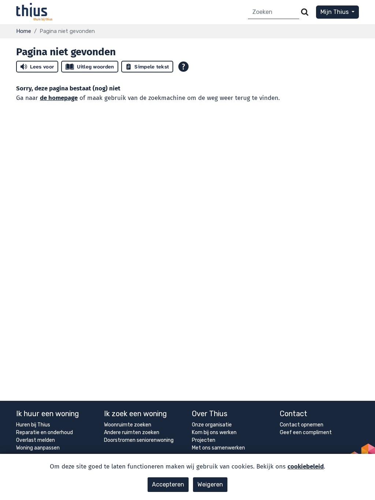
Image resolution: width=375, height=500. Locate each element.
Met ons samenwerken (218, 448)
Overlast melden (35, 440)
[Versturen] (304, 12)
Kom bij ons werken (214, 432)
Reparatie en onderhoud (44, 432)
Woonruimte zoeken (127, 425)
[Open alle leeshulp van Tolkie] (183, 66)
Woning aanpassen (38, 448)
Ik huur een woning (47, 413)
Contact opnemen (301, 425)
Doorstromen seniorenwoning (139, 440)
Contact (293, 413)
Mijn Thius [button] (335, 11)
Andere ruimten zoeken (131, 432)
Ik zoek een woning (135, 413)
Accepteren (168, 484)
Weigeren (210, 484)
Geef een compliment (306, 432)
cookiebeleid (305, 466)
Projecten (203, 440)
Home (23, 31)
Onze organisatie (212, 425)
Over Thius (209, 413)
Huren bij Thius (33, 425)
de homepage (59, 98)
